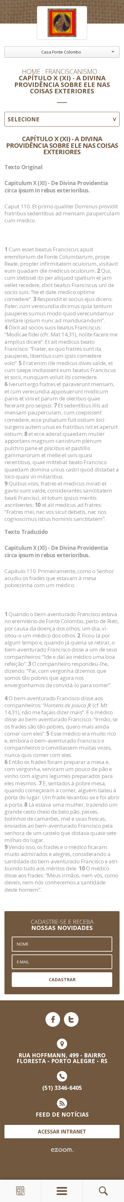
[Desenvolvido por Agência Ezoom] (62, 1150)
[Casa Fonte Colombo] (62, 23)
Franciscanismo (71, 71)
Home (31, 71)
